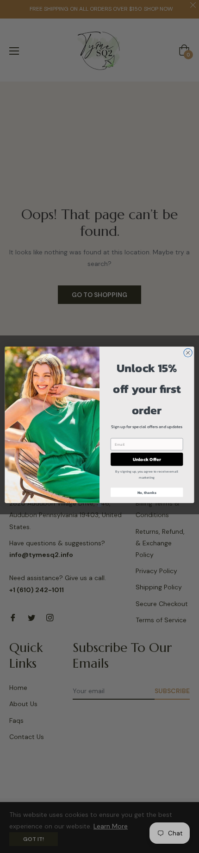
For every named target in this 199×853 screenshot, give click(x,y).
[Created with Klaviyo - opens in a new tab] (99, 504)
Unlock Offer (147, 459)
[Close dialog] (188, 352)
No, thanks (146, 492)
